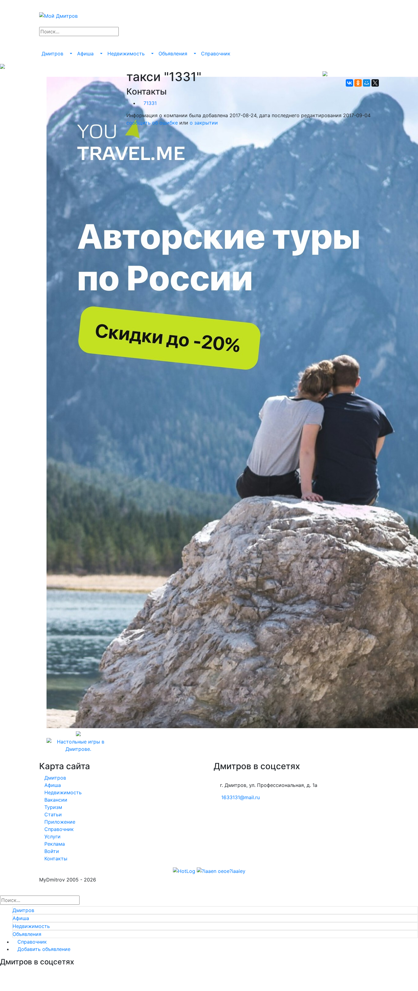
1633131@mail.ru (240, 797)
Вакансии (55, 800)
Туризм (52, 807)
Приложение (59, 822)
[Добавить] (41, 41)
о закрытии (204, 123)
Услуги (52, 836)
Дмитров (54, 778)
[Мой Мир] (366, 83)
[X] (375, 83)
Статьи (52, 814)
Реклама (54, 844)
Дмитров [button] (53, 53)
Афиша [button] (86, 53)
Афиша (52, 785)
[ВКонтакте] (349, 83)
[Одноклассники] (358, 83)
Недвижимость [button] (126, 53)
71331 (150, 103)
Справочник (215, 53)
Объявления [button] (174, 53)
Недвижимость (62, 792)
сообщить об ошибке (152, 123)
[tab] (215, 910)
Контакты (55, 858)
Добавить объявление (43, 949)
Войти (51, 851)
